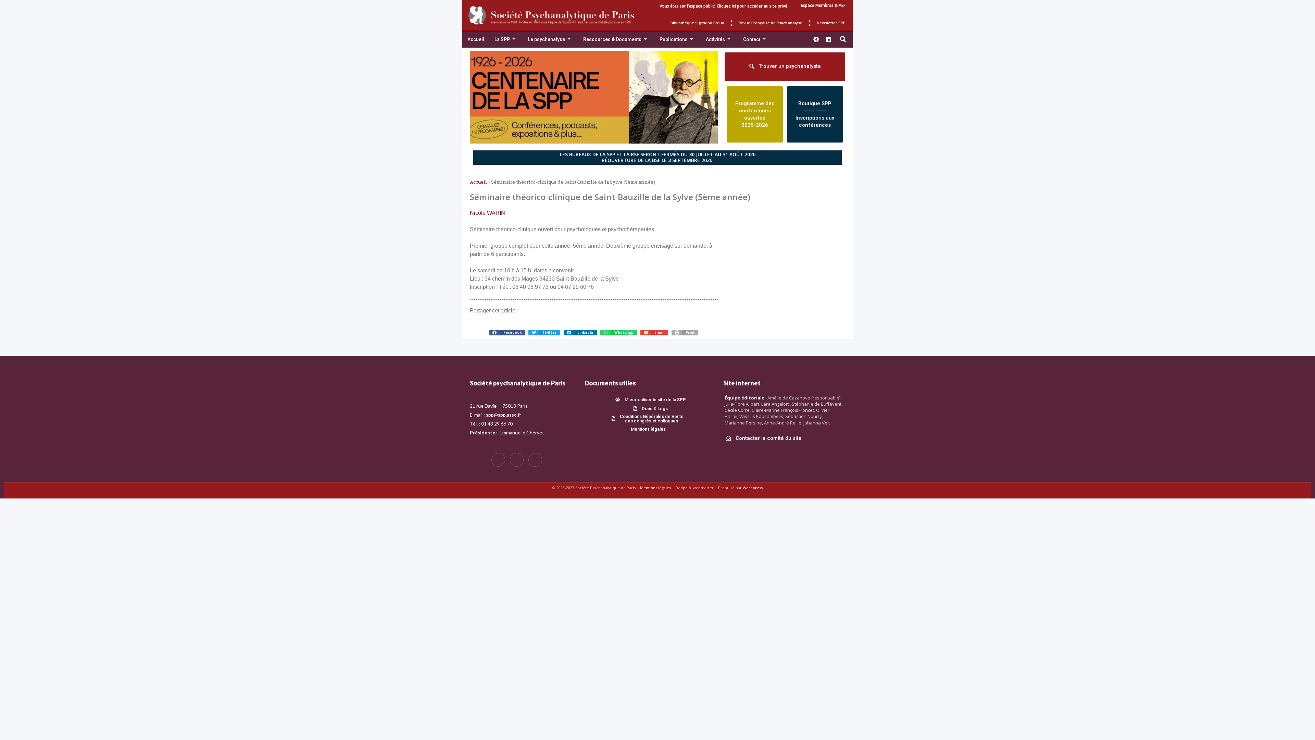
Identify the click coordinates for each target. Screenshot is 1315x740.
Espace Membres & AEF (823, 5)
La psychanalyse (546, 39)
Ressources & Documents (612, 39)
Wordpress (753, 487)
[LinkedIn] (535, 460)
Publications (674, 39)
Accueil (475, 39)
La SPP (502, 39)
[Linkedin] (828, 39)
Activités (715, 39)
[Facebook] (498, 460)
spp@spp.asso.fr (503, 415)
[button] (843, 39)
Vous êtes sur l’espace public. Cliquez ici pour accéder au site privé (723, 6)
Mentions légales (655, 487)
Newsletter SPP (831, 22)
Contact (751, 39)
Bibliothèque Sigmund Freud (697, 22)
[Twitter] (517, 460)
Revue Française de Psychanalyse (770, 22)
